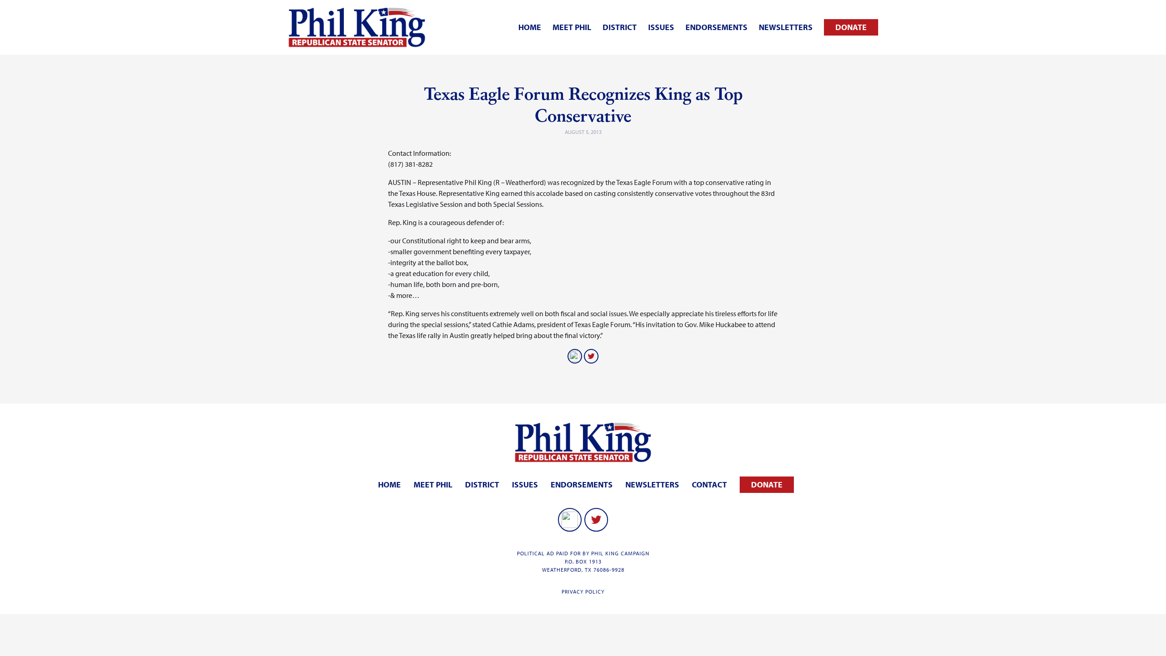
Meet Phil (571, 27)
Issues (661, 27)
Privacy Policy (583, 591)
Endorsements (716, 27)
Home (529, 27)
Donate (851, 27)
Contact (709, 484)
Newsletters (786, 27)
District (620, 27)
